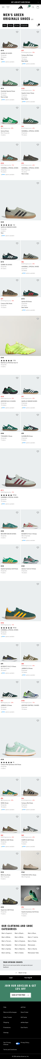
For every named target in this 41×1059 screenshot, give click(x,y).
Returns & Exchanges (10, 1012)
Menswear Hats (33, 953)
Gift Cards (24, 1017)
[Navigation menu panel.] (3, 7)
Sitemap (5, 1032)
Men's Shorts (32, 949)
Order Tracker (7, 1017)
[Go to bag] (37, 7)
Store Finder (24, 1012)
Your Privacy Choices (7, 1043)
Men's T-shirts (33, 937)
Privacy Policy (25, 1042)
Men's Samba (6, 949)
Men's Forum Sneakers (6, 941)
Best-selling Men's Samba (6, 953)
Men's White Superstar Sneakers (6, 937)
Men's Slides (19, 953)
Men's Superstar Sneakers (7, 934)
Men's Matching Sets (20, 949)
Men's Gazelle (6, 945)
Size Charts (24, 1027)
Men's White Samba (19, 937)
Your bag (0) (28, 977)
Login (11, 977)
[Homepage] (20, 8)
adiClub (23, 1007)
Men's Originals (20, 945)
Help (4, 1007)
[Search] (33, 7)
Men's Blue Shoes (32, 934)
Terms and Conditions (10, 1049)
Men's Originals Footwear (20, 941)
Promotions (7, 1027)
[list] (17, 25)
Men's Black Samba (19, 934)
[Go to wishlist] (8, 7)
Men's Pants (32, 941)
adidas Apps (24, 1022)
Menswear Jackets (31, 945)
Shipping (6, 1022)
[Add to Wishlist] (17, 32)
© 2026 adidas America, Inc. (20, 1056)
